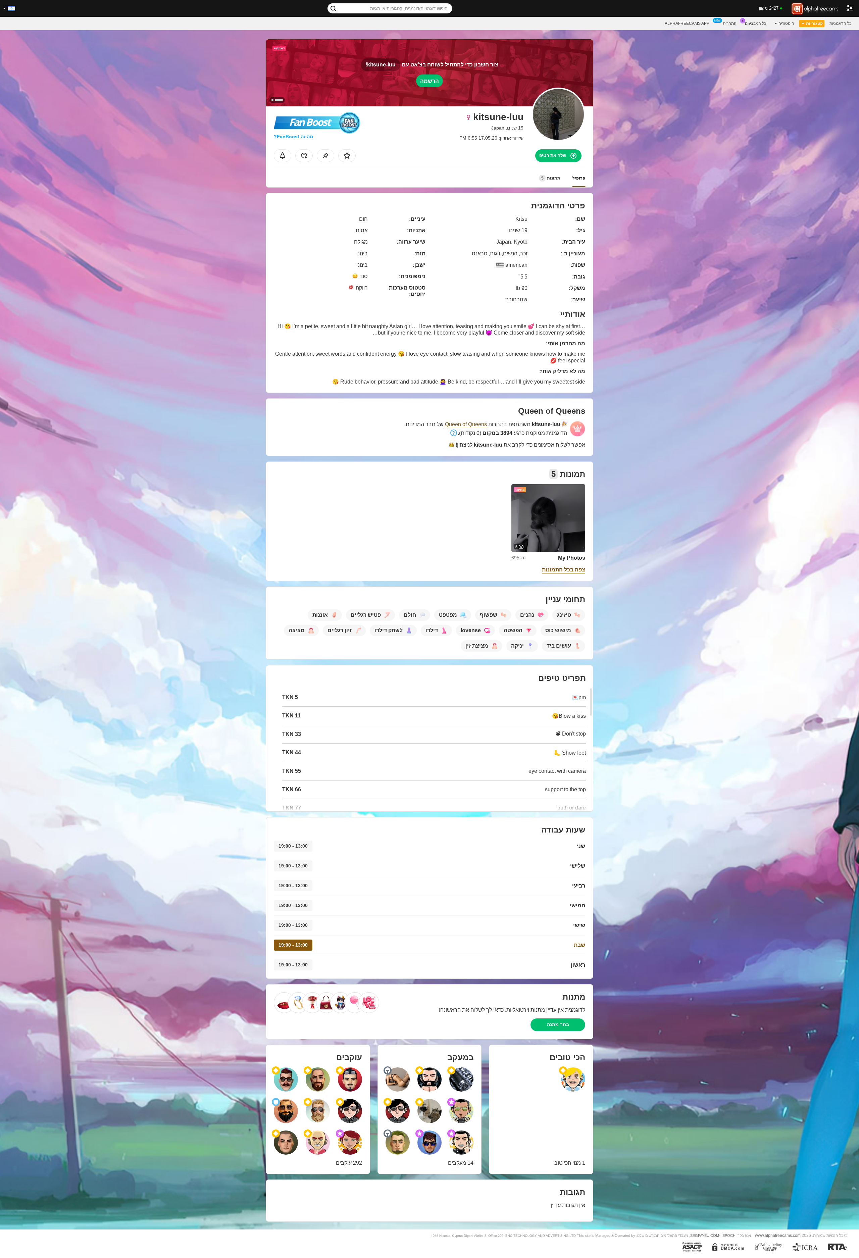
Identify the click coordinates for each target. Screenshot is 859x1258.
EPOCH (729, 1236)
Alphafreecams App (687, 23)
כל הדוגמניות (840, 23)
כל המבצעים (755, 23)
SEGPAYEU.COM (704, 1236)
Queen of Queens (466, 424)
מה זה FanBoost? (293, 136)
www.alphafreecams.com (778, 1235)
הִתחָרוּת (730, 23)
